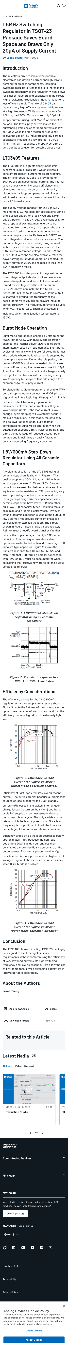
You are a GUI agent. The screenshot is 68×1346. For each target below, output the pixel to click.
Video (18, 1066)
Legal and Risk (10, 1266)
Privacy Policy (10, 1292)
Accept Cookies (34, 1339)
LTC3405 (45, 103)
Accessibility (9, 1279)
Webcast (29, 1066)
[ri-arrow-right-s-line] (42, 1133)
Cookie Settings (34, 1330)
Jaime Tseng (15, 57)
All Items (8, 1066)
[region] (34, 1323)
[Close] (64, 1305)
